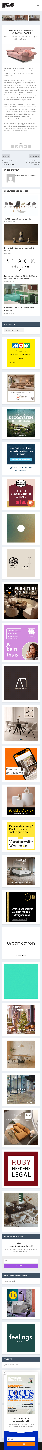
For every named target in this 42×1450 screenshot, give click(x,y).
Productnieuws (23, 39)
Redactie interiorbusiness (23, 36)
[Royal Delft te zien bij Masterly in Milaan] (21, 234)
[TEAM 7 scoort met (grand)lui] (21, 205)
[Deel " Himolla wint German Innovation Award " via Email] (25, 147)
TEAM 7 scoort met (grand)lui (18, 219)
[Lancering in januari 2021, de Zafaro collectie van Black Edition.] (21, 264)
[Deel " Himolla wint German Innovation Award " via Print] (29, 147)
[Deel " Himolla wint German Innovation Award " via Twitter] (17, 147)
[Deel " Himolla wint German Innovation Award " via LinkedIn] (21, 147)
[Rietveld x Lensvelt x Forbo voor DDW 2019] (21, 294)
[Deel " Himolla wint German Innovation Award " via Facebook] (13, 147)
